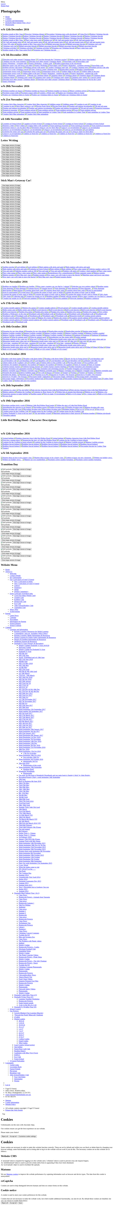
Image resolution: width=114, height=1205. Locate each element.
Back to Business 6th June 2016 (30, 781)
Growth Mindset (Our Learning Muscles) (28, 1013)
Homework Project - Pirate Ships (30, 957)
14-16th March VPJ (26, 815)
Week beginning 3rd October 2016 (31, 759)
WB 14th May (24, 665)
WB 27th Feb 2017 (25, 719)
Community (9, 1063)
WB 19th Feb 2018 (25, 677)
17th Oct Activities (29, 753)
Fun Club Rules (19, 1077)
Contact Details (15, 576)
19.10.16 (22, 1025)
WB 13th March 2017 (26, 717)
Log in (3, 4)
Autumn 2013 (23, 883)
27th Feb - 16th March (27, 675)
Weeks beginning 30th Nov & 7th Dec (32, 845)
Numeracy (18, 588)
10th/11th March (24, 817)
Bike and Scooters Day (27, 937)
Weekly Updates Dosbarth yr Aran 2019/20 (34, 645)
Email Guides (23, 1041)
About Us (8, 572)
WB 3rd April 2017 (25, 713)
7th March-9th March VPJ (28, 819)
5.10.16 (21, 1023)
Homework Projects (26, 919)
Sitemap (8, 1100)
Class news (23, 901)
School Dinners (15, 623)
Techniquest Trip (25, 923)
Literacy (17, 586)
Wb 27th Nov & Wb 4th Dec (29, 691)
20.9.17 (21, 1035)
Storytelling (18, 1047)
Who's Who (14, 609)
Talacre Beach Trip (25, 977)
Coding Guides (24, 1039)
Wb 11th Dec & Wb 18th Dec (29, 689)
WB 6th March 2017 (26, 721)
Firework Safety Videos (27, 989)
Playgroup (13, 1071)
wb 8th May (23, 667)
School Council (15, 1009)
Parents (7, 613)
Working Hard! (28, 769)
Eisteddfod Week (25, 951)
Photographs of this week (32, 765)
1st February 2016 (25, 837)
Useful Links (14, 1065)
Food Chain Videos (25, 979)
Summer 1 (22, 911)
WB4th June (23, 661)
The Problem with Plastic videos (30, 941)
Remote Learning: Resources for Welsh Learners (31, 631)
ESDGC (17, 1055)
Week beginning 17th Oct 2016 (30, 751)
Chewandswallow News (27, 975)
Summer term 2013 (25, 885)
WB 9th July (23, 653)
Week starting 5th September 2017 (31, 711)
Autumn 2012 (23, 891)
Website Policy (10, 1104)
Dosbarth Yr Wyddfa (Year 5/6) (25, 1007)
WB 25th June (24, 655)
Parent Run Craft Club (22, 1049)
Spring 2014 (23, 879)
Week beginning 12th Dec (28, 743)
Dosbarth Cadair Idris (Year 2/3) (25, 995)
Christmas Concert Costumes (29, 933)
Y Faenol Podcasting (17, 1061)
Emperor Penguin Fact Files (28, 981)
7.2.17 (21, 1031)
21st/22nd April (24, 803)
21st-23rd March (24, 811)
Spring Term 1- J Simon (27, 833)
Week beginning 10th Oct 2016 (30, 755)
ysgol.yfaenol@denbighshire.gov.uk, (18, 1095)
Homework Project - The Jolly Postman (33, 961)
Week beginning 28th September (30, 861)
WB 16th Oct (23, 697)
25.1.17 (21, 1027)
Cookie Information (12, 1102)
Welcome (13, 574)
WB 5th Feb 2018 (25, 679)
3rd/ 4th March (24, 821)
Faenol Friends (15, 1069)
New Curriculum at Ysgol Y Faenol (26, 584)
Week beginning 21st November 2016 (32, 747)
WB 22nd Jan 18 (25, 683)
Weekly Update (24, 945)
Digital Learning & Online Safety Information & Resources (35, 637)
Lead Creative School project (24, 1045)
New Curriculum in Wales (23, 582)
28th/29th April (24, 799)
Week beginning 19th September (30, 767)
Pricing (16, 1081)
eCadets (17, 1017)
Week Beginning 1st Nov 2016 (30, 737)
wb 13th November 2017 (27, 699)
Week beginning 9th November (30, 853)
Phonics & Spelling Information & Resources (30, 639)
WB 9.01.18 (23, 687)
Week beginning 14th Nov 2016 (30, 741)
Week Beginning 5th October (29, 859)
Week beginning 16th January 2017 (31, 729)
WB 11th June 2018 (26, 659)
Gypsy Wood (23, 865)
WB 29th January (25, 681)
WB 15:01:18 (23, 685)
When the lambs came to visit (29, 867)
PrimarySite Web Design (14, 1110)
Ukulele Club (19, 598)
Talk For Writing (24, 905)
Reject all (5, 1136)
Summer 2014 (24, 875)
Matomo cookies (12, 1174)
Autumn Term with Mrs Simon (29, 841)
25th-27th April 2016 (26, 801)
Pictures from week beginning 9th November (34, 851)
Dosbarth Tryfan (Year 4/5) (23, 997)
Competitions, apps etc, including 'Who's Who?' (31, 633)
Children (8, 19)
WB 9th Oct (23, 703)
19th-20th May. (24, 787)
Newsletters (14, 619)
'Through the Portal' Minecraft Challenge (28, 1015)
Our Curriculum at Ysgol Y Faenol (22, 580)
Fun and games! (24, 829)
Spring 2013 (23, 889)
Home (7, 17)
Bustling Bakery (20, 1051)
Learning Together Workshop (29, 999)
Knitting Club (19, 600)
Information (18, 1079)
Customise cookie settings (27, 1136)
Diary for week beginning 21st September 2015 (35, 863)
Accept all (13, 1136)
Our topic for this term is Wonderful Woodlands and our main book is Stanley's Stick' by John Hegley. (54, 775)
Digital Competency (21, 592)
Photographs (9, 25)
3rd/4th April (23, 797)
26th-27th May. (24, 783)
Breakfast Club (15, 1073)
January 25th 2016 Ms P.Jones (29, 839)
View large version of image (11, 145)
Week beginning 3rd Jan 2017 (29, 731)
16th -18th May (24, 789)
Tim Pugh (22, 871)
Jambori (21, 943)
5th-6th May (23, 795)
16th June (22, 779)
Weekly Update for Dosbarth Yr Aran (32, 649)
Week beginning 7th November (30, 739)
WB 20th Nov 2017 (26, 693)
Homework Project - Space (28, 963)
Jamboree (22, 907)
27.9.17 (21, 1037)
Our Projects (14, 1011)
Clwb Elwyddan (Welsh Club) (25, 596)
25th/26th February (25, 825)
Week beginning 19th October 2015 (31, 855)
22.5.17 (21, 1033)
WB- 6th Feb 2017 (25, 723)
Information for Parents (18, 621)
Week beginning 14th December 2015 (32, 843)
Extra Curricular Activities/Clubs (21, 594)
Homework (23, 915)
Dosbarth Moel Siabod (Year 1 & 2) (18, 23)
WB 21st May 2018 (26, 663)
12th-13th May (24, 791)
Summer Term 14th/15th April (29, 807)
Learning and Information (14, 21)
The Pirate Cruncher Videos (28, 955)
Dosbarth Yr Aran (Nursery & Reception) (28, 643)
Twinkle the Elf (24, 935)
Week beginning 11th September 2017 (32, 709)
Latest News (14, 615)
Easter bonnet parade (26, 1003)
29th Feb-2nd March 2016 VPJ (30, 823)
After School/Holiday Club (23, 605)
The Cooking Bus (25, 873)
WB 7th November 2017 (27, 701)
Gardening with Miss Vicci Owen (26, 1053)
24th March (23, 809)
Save (20, 1203)
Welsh (16, 590)
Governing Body (16, 1067)
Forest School (19, 1059)
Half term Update (25, 647)
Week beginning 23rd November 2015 (32, 847)
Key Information (15, 578)
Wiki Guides (23, 1043)
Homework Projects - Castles (29, 947)
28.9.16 (21, 1021)
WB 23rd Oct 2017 (25, 695)
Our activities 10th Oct (31, 757)
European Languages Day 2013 (30, 881)
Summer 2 (22, 913)
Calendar (13, 617)
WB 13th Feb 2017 (25, 725)
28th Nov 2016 (24, 749)
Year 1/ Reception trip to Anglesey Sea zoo (34, 887)
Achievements (15, 611)
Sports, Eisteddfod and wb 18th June (32, 657)
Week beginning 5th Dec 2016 (29, 745)
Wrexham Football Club (27, 949)
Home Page (5, 6)
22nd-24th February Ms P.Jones (30, 827)
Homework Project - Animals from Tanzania (34, 897)
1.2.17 (21, 1029)
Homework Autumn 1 (26, 903)
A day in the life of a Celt (27, 1005)
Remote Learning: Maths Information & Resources (32, 635)
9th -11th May (24, 793)
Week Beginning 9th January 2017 (31, 735)
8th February (23, 831)
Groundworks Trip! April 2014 (29, 877)
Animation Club (20, 607)
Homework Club (20, 601)
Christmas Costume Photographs (30, 967)
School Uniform (15, 625)
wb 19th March (24, 673)
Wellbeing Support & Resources (25, 641)
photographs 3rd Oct (30, 761)
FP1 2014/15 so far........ (27, 869)
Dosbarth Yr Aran (25, 651)
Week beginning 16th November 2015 (32, 849)
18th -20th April (24, 805)
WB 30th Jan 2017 (25, 727)
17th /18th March (25, 813)
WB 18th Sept (24, 707)
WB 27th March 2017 (26, 715)
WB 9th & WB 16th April (28, 671)
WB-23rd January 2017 (27, 733)
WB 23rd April (24, 669)
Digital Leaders (19, 1019)
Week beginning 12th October (29, 857)
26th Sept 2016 (24, 763)
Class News (23, 895)
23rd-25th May (24, 785)
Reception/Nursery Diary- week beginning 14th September (39, 777)
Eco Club (17, 603)
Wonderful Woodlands (27, 771)
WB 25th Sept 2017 (26, 705)
